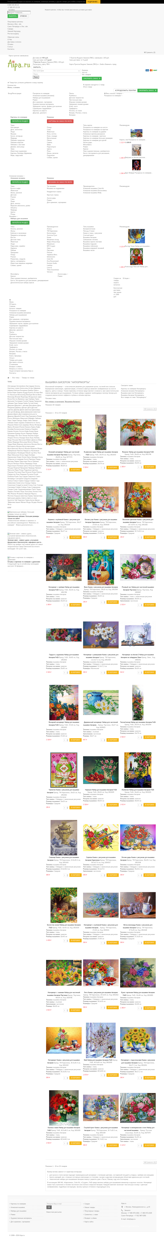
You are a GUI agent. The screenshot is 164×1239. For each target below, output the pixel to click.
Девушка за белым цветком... (135, 157)
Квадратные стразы (54, 192)
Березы (20, 392)
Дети (29, 407)
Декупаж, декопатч (16, 330)
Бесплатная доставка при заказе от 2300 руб (118, 292)
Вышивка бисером (89, 237)
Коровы (10, 431)
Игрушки (11, 425)
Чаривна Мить (52, 255)
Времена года (23, 399)
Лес (16, 435)
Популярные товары (92, 1211)
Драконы (11, 416)
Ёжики (39, 416)
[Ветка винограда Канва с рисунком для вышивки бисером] (138, 905)
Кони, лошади (52, 136)
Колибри (11, 429)
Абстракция (15, 127)
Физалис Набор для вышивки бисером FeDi (138, 452)
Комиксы (28, 429)
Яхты (9, 504)
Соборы (24, 487)
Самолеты (31, 476)
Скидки (87, 1204)
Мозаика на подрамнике (55, 188)
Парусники (23, 461)
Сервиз (21, 481)
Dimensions (51, 257)
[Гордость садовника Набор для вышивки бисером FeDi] (64, 635)
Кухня (23, 433)
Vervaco (50, 272)
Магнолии (22, 440)
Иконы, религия (52, 153)
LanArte (49, 265)
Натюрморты (12, 453)
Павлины (32, 459)
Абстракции (12, 386)
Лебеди (35, 433)
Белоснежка (51, 233)
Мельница (23, 442)
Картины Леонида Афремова (21, 153)
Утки (40, 491)
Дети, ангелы (15, 203)
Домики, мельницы (17, 147)
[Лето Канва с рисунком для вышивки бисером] (101, 973)
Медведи (16, 442)
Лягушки (15, 440)
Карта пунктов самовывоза (18, 56)
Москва (34, 444)
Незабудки (21, 453)
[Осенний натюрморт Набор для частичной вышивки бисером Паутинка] (64, 432)
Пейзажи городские (18, 140)
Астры (30, 388)
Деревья (18, 407)
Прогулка (11, 470)
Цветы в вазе (32, 498)
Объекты (14, 208)
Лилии (25, 435)
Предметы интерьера (18, 235)
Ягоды (28, 502)
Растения (17, 472)
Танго (34, 489)
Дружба (17, 416)
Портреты (38, 466)
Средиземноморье (24, 489)
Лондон (10, 438)
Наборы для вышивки (18, 1211)
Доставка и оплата (14, 42)
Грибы (25, 403)
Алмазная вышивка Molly (92, 193)
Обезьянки (15, 455)
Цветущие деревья (14, 498)
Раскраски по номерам (41, 93)
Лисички (31, 435)
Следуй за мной (21, 485)
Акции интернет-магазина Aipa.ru (21, 371)
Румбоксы (72, 96)
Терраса (10, 491)
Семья (15, 481)
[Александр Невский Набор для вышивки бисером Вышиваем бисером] (137, 256)
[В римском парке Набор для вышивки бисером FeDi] (101, 432)
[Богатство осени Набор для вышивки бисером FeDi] (64, 905)
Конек (49, 237)
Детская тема (15, 239)
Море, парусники (17, 155)
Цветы (49, 149)
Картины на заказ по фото (60, 121)
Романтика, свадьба (18, 259)
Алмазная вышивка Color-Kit (93, 188)
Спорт (15, 489)
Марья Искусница (53, 242)
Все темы (15, 378)
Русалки (30, 474)
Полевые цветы (22, 466)
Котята (21, 431)
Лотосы (16, 438)
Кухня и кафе (15, 188)
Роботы (39, 472)
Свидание (33, 479)
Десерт (24, 407)
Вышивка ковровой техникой (93, 248)
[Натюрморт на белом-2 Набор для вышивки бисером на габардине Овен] (138, 635)
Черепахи (21, 500)
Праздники (14, 252)
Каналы (28, 427)
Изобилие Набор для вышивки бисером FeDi (138, 790)
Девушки (11, 405)
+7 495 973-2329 (146, 1213)
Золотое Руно (52, 235)
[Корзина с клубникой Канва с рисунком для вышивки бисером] (64, 500)
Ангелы (37, 386)
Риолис (49, 252)
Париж (16, 461)
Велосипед (22, 395)
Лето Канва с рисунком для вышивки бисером (101, 992)
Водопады (24, 397)
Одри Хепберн (29, 455)
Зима (12, 149)
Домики (10, 414)
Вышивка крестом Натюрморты (132, 393)
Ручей (36, 474)
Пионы (49, 140)
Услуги (11, 358)
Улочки (35, 491)
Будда (25, 392)
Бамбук (30, 390)
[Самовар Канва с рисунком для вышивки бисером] (64, 837)
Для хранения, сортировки (56, 202)
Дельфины (33, 405)
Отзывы (10, 44)
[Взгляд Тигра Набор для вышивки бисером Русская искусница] (137, 236)
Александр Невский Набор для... (137, 267)
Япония (39, 502)
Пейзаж (13, 250)
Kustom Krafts (52, 263)
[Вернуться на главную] (8, 377)
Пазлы (71, 93)
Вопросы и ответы (16, 369)
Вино (39, 395)
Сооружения (35, 487)
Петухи (10, 463)
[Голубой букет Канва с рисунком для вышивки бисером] (101, 1108)
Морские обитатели (24, 444)
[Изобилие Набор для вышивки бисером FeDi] (138, 770)
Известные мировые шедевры (21, 263)
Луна (27, 438)
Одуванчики (12, 457)
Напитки (20, 451)
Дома (23, 412)
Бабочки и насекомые (18, 233)
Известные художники (19, 151)
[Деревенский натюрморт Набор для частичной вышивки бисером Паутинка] (101, 702)
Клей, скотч (13, 345)
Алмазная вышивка (18, 1207)
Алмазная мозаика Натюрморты (132, 391)
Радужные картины (31, 470)
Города (31, 401)
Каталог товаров (15, 308)
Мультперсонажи (28, 446)
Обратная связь (13, 37)
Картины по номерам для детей (94, 140)
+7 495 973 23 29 (14, 7)
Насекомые (35, 451)
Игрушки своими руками (18, 341)
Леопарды (11, 435)
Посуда (10, 468)
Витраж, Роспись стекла (18, 351)
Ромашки (23, 474)
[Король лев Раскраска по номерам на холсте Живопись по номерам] (137, 132)
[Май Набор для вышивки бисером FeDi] (101, 1040)
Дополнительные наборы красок (22, 283)
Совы (49, 129)
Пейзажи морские (17, 142)
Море (14, 444)
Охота (26, 459)
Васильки (13, 395)
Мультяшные (51, 138)
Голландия (19, 401)
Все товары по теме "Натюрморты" (133, 397)
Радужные (51, 155)
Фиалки (13, 494)
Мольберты (87, 145)
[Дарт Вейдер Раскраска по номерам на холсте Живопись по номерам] (137, 165)
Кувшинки (11, 433)
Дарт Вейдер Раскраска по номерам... (139, 173)
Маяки (10, 442)
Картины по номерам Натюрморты (133, 389)
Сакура (24, 476)
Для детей (11, 412)
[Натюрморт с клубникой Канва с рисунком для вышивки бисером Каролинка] (101, 905)
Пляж (35, 463)
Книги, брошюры (15, 356)
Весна (35, 395)
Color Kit (50, 259)
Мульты (21, 448)
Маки (49, 145)
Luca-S (49, 267)
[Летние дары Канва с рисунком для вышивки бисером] (138, 837)
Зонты (38, 423)
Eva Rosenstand (52, 261)
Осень (40, 457)
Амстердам (30, 386)
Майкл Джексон (32, 440)
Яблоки (23, 502)
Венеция (29, 395)
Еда (27, 416)
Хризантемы (37, 496)
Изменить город (110, 64)
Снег (35, 485)
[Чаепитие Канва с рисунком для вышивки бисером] (64, 770)
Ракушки (11, 472)
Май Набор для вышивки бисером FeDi (98, 1060)
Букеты (30, 392)
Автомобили (20, 386)
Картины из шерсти (16, 328)
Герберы (32, 399)
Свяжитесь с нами (91, 1214)
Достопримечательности (28, 414)
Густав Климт (33, 403)
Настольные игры (15, 338)
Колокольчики (19, 429)
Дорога (15, 414)
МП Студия (51, 246)
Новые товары (90, 1207)
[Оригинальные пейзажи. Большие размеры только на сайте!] (25, 513)
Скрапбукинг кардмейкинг (18, 326)
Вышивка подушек (90, 244)
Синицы (27, 483)
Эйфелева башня (14, 502)
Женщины (16, 418)
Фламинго (20, 494)
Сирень (49, 142)
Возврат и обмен (15, 366)
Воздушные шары (35, 397)
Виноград (11, 397)
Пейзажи (36, 461)
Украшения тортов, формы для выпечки (23, 323)
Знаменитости (30, 423)
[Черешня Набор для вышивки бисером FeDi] (101, 770)
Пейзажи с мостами (18, 145)
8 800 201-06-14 (13, 5)
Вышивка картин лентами (92, 242)
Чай (16, 500)
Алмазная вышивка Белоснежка (95, 190)
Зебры (25, 420)
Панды (38, 459)
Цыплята (11, 500)
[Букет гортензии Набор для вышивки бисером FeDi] (138, 973)
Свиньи (10, 481)
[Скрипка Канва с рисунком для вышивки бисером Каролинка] (101, 837)
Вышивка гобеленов (90, 246)
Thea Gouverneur (53, 270)
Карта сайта (89, 1222)
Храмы (30, 496)
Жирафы (31, 418)
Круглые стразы (53, 195)
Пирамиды (29, 463)
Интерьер (38, 425)
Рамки (85, 147)
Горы (16, 403)
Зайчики (38, 418)
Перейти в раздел (20, 121)
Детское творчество (16, 336)
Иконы (13, 231)
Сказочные (11, 485)
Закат (10, 420)
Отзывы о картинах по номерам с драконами (24, 562)
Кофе (27, 431)
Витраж (17, 397)
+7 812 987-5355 (140, 1216)
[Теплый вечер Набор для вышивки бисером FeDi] (138, 702)
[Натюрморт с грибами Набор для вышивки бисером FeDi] (64, 567)
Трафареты (13, 347)
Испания (16, 427)
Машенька (50, 244)
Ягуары (34, 502)
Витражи (12, 354)
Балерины (23, 390)
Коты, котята (51, 134)
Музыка (13, 134)
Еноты (10, 418)
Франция (27, 494)
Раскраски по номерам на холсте (95, 127)
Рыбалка (11, 476)
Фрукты (34, 494)
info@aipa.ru (131, 1219)
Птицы (49, 127)
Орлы (29, 457)
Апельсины (24, 388)
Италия (22, 427)
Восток (13, 237)
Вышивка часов (88, 250)
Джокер (16, 410)
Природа (14, 138)
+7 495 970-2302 (133, 1213)
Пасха (30, 461)
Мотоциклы (12, 446)
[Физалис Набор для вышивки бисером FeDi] (138, 432)
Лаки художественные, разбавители (96, 151)
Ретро (34, 472)
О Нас (10, 39)
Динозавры (36, 410)
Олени (24, 457)
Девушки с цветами (21, 405)
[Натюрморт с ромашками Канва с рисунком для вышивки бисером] (101, 635)
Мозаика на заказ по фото (60, 182)
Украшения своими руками (19, 343)
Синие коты (20, 483)
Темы (10, 382)
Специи (10, 489)
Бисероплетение (89, 229)
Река (23, 472)
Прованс (38, 468)
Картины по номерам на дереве (94, 132)
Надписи (14, 248)
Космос (16, 431)
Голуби (25, 401)
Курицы (18, 433)
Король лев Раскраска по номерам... (133, 140)
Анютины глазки (13, 388)
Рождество (11, 474)
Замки (14, 420)
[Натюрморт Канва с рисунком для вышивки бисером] (64, 1040)
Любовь (37, 438)
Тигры (22, 491)
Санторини (19, 479)
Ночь (35, 453)
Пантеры (11, 461)
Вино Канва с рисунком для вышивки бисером (101, 587)
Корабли (35, 429)
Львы (31, 438)
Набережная (12, 451)
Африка (10, 390)
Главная (12, 306)
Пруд (16, 470)
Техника (17, 491)
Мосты (39, 444)
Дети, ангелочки (16, 129)
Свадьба (27, 479)
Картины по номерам (18, 1204)
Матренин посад (53, 239)
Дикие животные (26, 410)
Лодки (36, 435)
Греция (20, 403)
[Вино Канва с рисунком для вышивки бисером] (101, 567)
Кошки (31, 431)
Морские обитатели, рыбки (20, 206)
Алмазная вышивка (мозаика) (43, 96)
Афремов (36, 388)
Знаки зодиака (19, 423)
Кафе (38, 427)
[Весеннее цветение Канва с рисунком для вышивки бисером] (138, 500)
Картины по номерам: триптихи (94, 136)
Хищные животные (21, 496)
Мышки (27, 448)
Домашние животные (32, 412)
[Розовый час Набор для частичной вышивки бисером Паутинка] (138, 567)
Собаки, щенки (52, 157)
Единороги (33, 416)
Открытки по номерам (15, 459)
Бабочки (17, 390)
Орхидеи (34, 457)
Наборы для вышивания (18, 315)
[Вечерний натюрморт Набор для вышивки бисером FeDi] (64, 702)
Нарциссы (26, 451)
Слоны (30, 485)
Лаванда (29, 433)
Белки (10, 392)
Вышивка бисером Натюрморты (132, 395)
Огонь (22, 455)
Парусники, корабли (18, 246)
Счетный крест (88, 235)
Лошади (22, 438)
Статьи (10, 47)
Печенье (16, 463)
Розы (49, 151)
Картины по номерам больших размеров (97, 138)
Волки (10, 399)
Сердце (27, 481)
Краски (85, 149)
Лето (20, 435)
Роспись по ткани (15, 349)
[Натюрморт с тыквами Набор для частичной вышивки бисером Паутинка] (64, 973)
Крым (36, 431)
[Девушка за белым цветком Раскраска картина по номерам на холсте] (137, 150)
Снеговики (11, 487)
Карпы (33, 427)
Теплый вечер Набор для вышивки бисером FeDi (138, 722)
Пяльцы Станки (88, 231)
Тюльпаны (28, 491)
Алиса (49, 229)
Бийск (12, 10)
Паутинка (50, 250)
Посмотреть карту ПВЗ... (42, 64)
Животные (50, 132)
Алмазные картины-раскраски (94, 134)
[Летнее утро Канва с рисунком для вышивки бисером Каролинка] (101, 500)
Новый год (29, 453)
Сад (20, 476)
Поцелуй (16, 468)
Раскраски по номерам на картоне (95, 129)
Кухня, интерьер (16, 136)
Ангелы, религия (17, 229)
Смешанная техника (90, 239)
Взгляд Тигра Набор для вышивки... (138, 246)
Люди (13, 132)
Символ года (34, 481)
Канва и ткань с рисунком (92, 233)
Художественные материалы (19, 321)
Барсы (36, 390)
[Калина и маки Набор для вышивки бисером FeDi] (64, 1108)
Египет (22, 416)
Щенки (37, 500)
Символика (12, 483)
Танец (38, 489)
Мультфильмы (13, 448)
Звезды (19, 420)
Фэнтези (11, 496)
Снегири (40, 485)
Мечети (30, 442)
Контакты (11, 49)
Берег (14, 392)
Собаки (18, 487)
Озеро (19, 457)
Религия (28, 472)
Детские (13, 195)
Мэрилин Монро (36, 448)
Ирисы (10, 427)
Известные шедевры (21, 425)
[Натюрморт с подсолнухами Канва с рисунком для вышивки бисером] (138, 1040)
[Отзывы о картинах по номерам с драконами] (25, 558)
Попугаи (32, 466)
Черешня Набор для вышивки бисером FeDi (101, 790)
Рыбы (16, 476)
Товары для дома (15, 360)
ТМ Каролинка (52, 231)
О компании (13, 364)
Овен (49, 248)
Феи (9, 494)
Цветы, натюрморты (18, 261)
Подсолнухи (51, 147)
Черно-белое (29, 500)
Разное (13, 197)
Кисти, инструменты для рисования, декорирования (29, 280)
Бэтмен (36, 392)
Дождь (18, 412)
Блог (9, 507)
